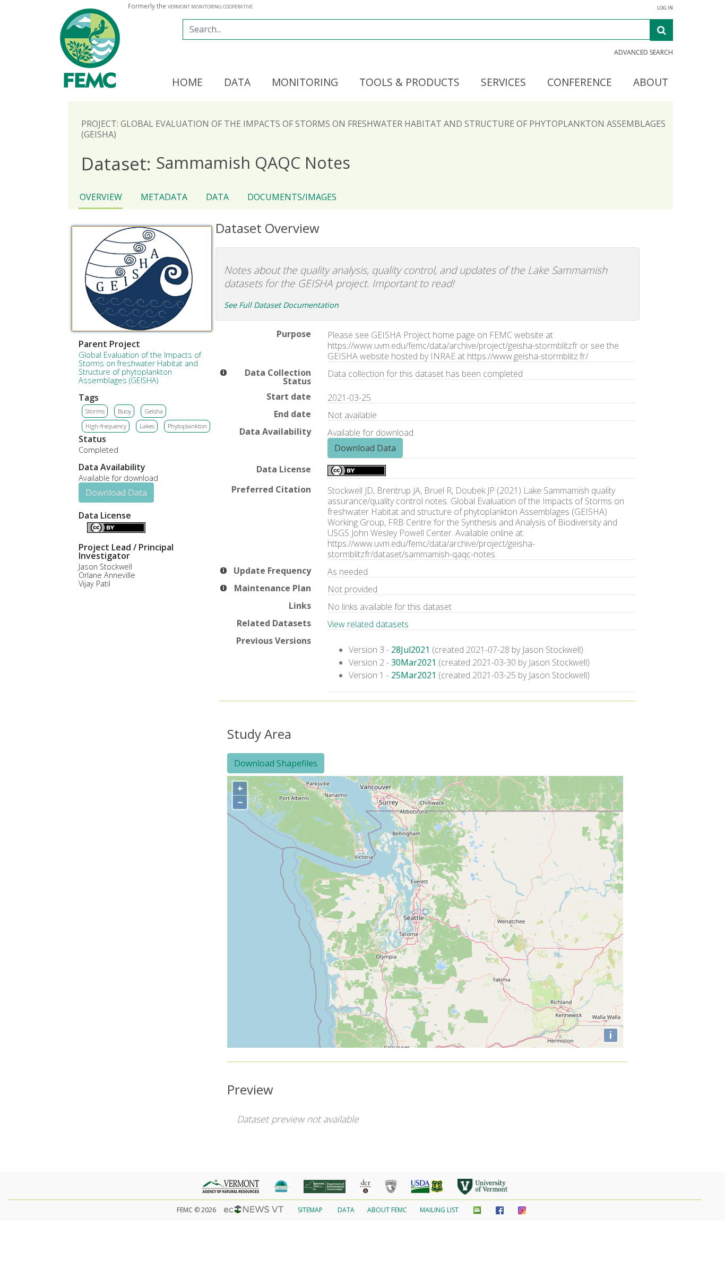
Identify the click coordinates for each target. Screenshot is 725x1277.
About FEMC (387, 1209)
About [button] (650, 83)
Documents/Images (291, 197)
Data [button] (237, 83)
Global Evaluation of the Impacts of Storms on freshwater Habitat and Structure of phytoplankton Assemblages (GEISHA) (140, 367)
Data (217, 197)
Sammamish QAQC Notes (215, 163)
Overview (101, 197)
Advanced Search (643, 52)
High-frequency (105, 426)
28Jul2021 (410, 649)
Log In (665, 8)
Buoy (124, 411)
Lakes (147, 426)
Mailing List (439, 1209)
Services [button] (503, 83)
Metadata (164, 197)
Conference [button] (579, 83)
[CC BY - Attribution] (116, 530)
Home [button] (187, 83)
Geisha (153, 411)
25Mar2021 (413, 675)
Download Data (116, 492)
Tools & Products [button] (409, 83)
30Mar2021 (413, 662)
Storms (95, 411)
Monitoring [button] (305, 83)
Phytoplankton (187, 426)
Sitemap (310, 1209)
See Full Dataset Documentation (281, 305)
